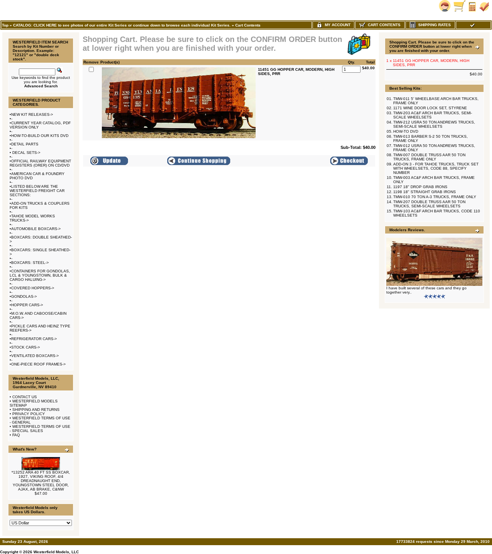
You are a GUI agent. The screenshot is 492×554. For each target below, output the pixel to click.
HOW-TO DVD (405, 131)
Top (5, 25)
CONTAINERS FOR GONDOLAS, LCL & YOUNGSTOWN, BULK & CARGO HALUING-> (40, 275)
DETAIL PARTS (24, 144)
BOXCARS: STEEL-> (30, 262)
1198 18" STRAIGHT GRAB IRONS (424, 192)
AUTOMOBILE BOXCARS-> (36, 229)
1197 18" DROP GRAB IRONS (420, 187)
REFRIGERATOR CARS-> (34, 339)
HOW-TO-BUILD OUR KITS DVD (39, 135)
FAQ (16, 435)
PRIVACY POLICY (28, 414)
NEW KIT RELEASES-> (32, 114)
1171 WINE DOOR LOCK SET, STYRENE (430, 108)
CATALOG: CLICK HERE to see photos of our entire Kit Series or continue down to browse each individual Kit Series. (122, 25)
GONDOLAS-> (24, 296)
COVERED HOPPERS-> (32, 288)
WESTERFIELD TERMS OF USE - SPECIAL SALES (40, 428)
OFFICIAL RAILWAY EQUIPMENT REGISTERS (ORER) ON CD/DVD (40, 163)
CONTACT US (24, 397)
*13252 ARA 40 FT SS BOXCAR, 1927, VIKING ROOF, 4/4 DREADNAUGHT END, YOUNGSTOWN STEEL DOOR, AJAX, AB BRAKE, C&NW (41, 480)
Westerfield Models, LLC (56, 552)
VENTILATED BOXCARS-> (35, 356)
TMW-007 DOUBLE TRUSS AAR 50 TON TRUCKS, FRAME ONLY (429, 157)
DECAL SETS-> (25, 152)
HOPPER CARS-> (27, 305)
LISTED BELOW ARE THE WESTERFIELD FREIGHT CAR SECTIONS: (37, 190)
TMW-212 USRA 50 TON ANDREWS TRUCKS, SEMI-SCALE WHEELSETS (434, 124)
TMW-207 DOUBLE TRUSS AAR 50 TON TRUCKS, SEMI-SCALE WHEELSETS (429, 204)
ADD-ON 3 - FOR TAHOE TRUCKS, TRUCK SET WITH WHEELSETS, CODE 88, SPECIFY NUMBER (436, 168)
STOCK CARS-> (25, 347)
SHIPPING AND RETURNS (36, 409)
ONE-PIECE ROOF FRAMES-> (38, 364)
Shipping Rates (433, 25)
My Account (336, 25)
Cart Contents (248, 25)
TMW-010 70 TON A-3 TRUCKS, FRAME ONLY (434, 197)
